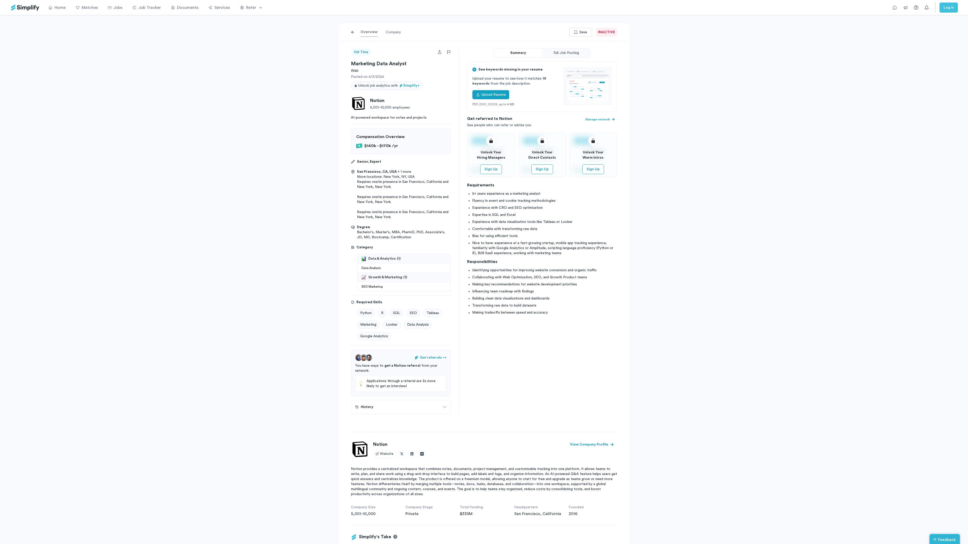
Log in (949, 7)
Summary (518, 53)
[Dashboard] (25, 8)
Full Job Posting (566, 53)
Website (387, 454)
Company (393, 32)
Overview (369, 32)
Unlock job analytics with (389, 85)
